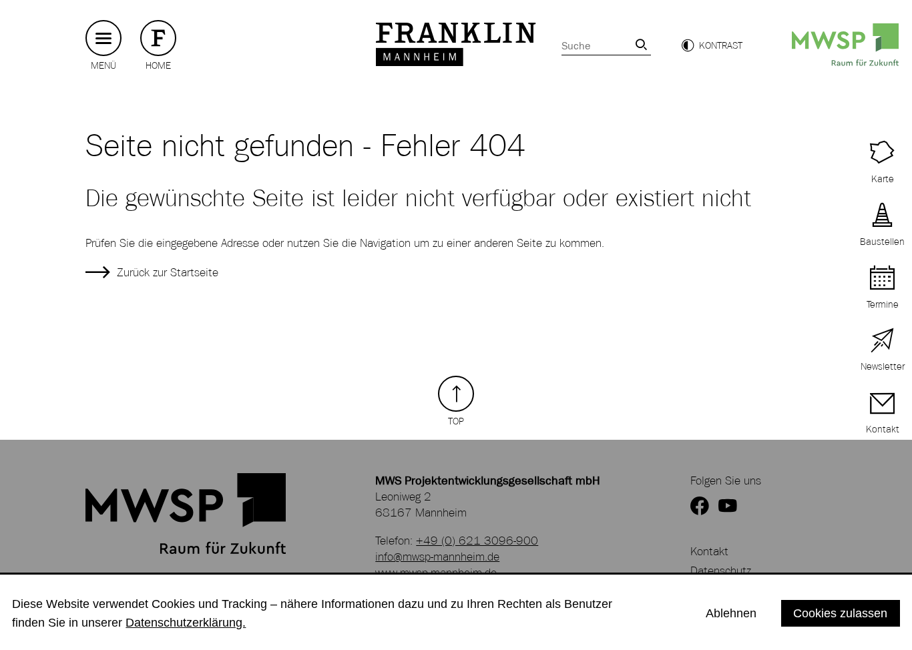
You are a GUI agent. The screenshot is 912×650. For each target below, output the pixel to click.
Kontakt (709, 551)
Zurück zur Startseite (167, 272)
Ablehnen (731, 613)
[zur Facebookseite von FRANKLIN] (699, 507)
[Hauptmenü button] (103, 38)
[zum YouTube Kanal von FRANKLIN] (727, 507)
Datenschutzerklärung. (186, 622)
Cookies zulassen (840, 613)
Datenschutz (720, 570)
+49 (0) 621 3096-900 (477, 540)
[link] (641, 44)
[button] (712, 45)
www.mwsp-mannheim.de (436, 572)
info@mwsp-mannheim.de (437, 556)
